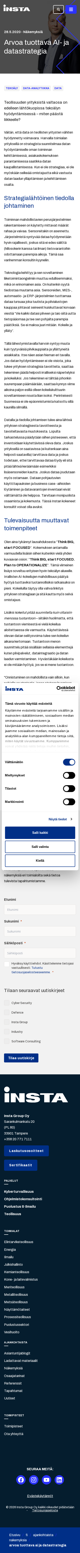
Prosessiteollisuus (17, 1317)
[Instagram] (33, 1480)
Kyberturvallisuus (19, 1191)
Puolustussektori (16, 1324)
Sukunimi (11, 921)
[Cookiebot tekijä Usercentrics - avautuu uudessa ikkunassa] (57, 689)
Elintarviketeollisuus (18, 1242)
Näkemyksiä (13, 1368)
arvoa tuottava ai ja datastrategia (37, 1545)
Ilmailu (8, 1257)
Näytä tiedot (58, 819)
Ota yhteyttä (13, 1434)
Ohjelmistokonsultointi (23, 1199)
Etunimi (10, 899)
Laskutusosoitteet (26, 1151)
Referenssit (13, 1383)
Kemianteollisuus (16, 1272)
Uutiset (9, 1398)
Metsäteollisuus (16, 1302)
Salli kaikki (40, 832)
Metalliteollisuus (16, 1294)
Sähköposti (13, 943)
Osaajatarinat (14, 1376)
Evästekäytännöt (40, 1496)
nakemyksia (18, 1540)
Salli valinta (40, 846)
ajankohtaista (43, 1535)
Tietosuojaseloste (45, 1510)
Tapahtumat (13, 1391)
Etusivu (14, 1535)
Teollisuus (12, 1214)
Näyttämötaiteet (17, 1309)
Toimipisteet (13, 1426)
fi (27, 1535)
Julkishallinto (13, 1264)
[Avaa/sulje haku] (58, 9)
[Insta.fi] (16, 9)
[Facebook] (21, 1480)
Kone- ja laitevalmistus (21, 1279)
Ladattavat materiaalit (21, 1361)
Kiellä (40, 860)
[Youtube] (46, 1480)
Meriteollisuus (14, 1287)
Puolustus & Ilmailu (20, 1206)
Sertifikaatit (20, 1165)
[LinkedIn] (59, 1480)
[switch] (69, 775)
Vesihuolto (11, 1332)
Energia (10, 1249)
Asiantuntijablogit (17, 1353)
